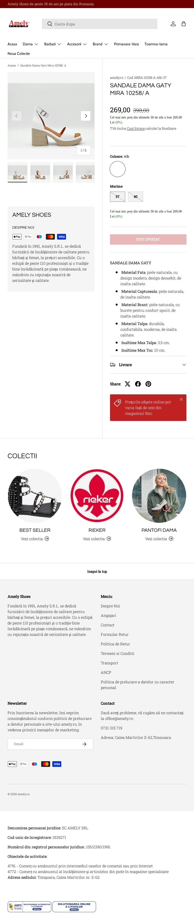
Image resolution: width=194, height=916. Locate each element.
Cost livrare (136, 128)
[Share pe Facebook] (138, 384)
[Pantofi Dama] (159, 496)
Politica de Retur (115, 643)
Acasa (12, 44)
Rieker (97, 530)
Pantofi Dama (159, 530)
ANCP (106, 672)
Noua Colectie (19, 53)
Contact (108, 624)
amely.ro (116, 77)
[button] (183, 24)
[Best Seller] (35, 496)
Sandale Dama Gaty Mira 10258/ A (43, 65)
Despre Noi (110, 605)
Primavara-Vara (126, 44)
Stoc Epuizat (148, 239)
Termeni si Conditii (117, 653)
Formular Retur (115, 634)
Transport (109, 662)
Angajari (108, 615)
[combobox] (99, 24)
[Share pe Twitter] (127, 384)
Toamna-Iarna (156, 44)
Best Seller (34, 530)
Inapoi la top (97, 571)
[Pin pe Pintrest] (148, 384)
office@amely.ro (119, 718)
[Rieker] (97, 496)
